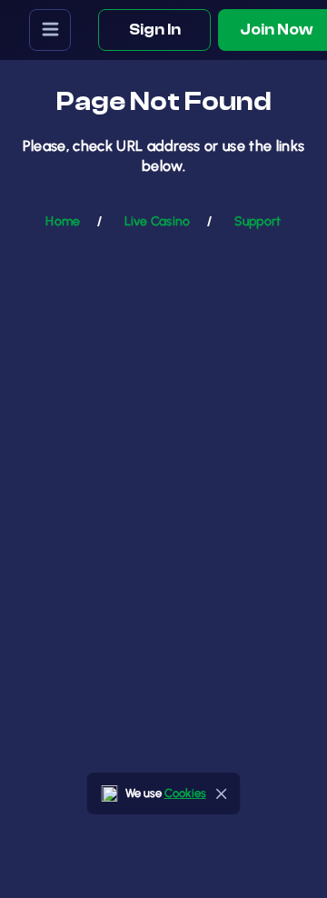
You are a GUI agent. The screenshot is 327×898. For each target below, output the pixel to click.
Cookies (185, 793)
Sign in (155, 29)
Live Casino (157, 221)
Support (258, 221)
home (62, 221)
